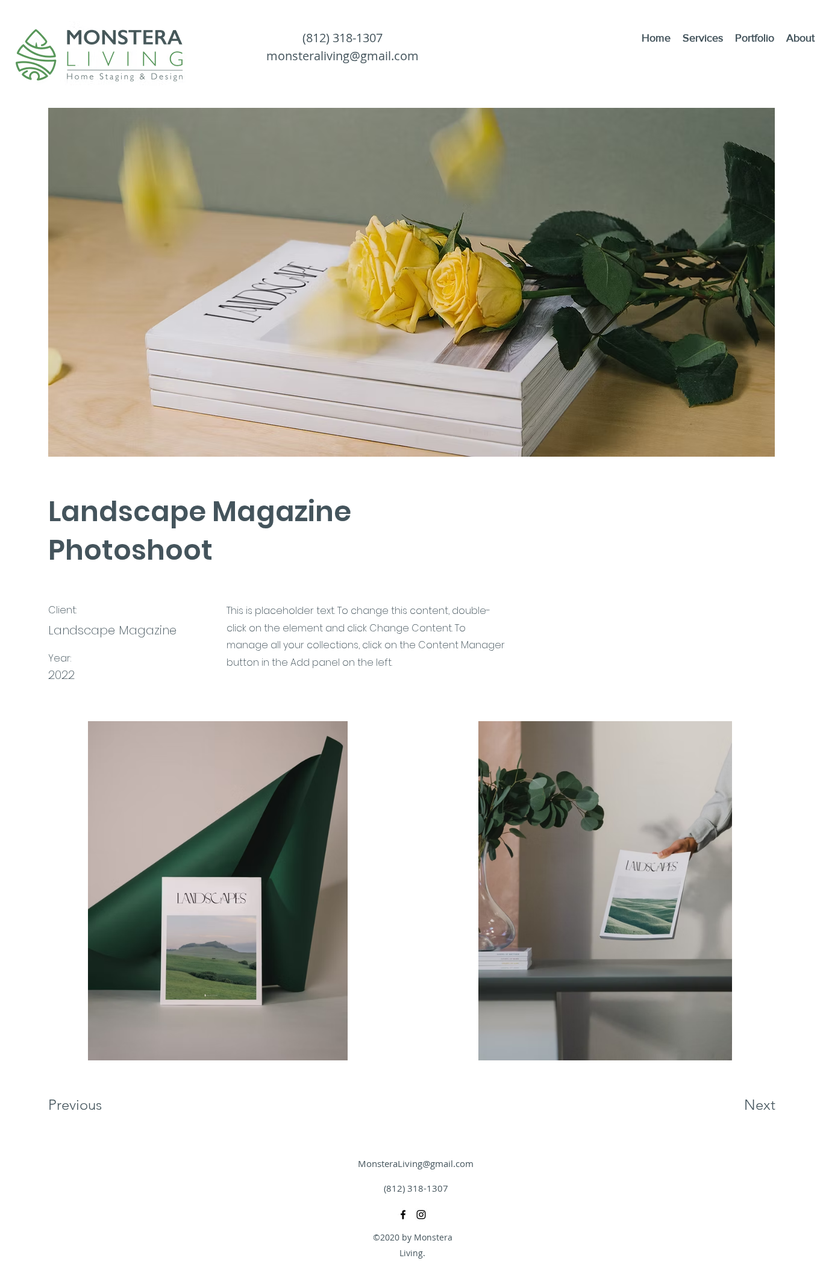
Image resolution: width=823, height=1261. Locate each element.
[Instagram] (421, 1215)
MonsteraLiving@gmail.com (416, 1163)
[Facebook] (403, 1215)
